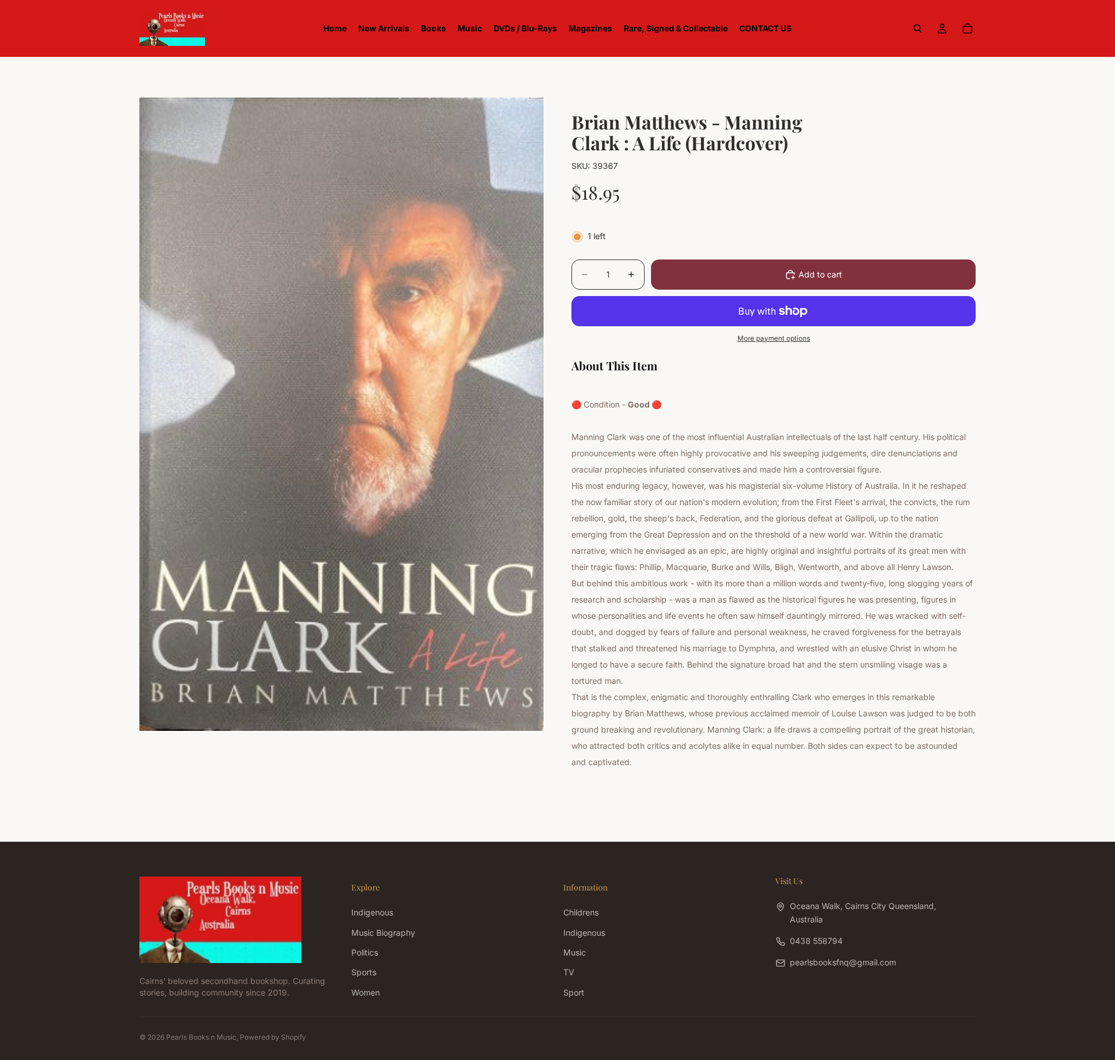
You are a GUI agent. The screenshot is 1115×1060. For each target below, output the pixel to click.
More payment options (774, 338)
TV (568, 972)
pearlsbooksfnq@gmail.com (843, 962)
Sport (573, 992)
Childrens (581, 912)
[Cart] (967, 28)
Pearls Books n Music (201, 1037)
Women (365, 992)
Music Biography (383, 932)
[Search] (917, 28)
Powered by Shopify (273, 1037)
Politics (364, 952)
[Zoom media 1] (341, 414)
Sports (363, 972)
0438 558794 (816, 941)
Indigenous (372, 912)
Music (574, 952)
